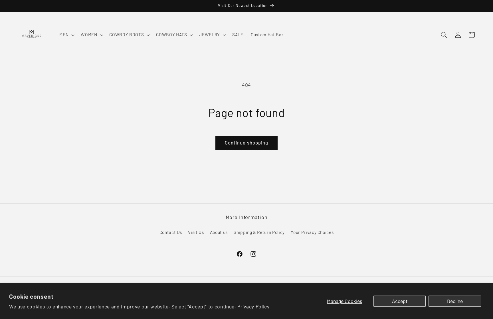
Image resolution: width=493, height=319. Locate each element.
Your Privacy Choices (312, 232)
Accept (399, 301)
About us (219, 232)
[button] (66, 34)
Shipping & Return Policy (259, 232)
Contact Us (170, 232)
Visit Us (196, 232)
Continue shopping (246, 142)
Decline (455, 301)
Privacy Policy (253, 306)
